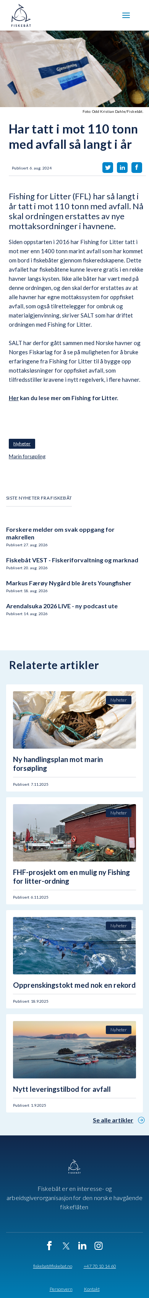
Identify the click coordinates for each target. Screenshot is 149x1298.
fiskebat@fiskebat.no (52, 1266)
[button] (126, 15)
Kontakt (92, 1289)
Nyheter (22, 443)
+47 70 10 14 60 (100, 1266)
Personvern (61, 1289)
